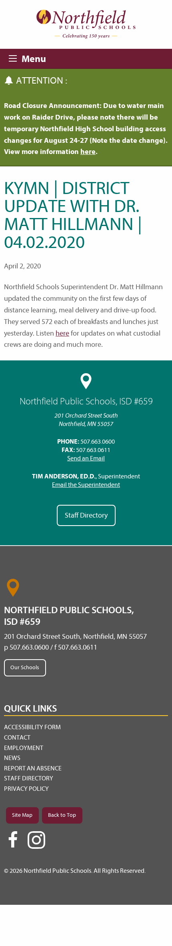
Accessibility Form (32, 727)
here (88, 152)
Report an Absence (33, 768)
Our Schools (24, 667)
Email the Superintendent (86, 484)
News (12, 758)
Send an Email (86, 458)
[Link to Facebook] (13, 843)
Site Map (22, 815)
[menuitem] (86, 727)
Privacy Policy (26, 788)
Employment (23, 748)
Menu (15, 57)
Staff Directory (86, 515)
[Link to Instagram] (36, 840)
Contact (17, 737)
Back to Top (62, 815)
